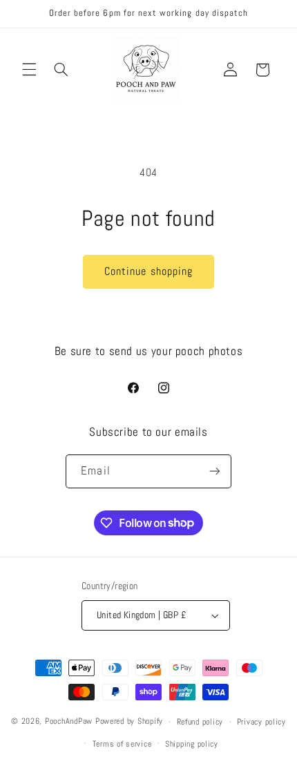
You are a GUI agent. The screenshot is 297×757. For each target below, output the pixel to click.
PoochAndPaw (69, 722)
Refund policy (200, 722)
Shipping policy (191, 744)
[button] (29, 70)
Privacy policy (261, 722)
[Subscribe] (214, 471)
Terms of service (122, 744)
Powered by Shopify (129, 722)
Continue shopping (148, 271)
